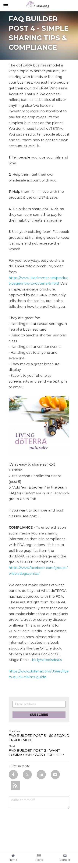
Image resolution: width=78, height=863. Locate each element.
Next (12, 746)
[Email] (55, 774)
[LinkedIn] (41, 774)
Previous (14, 731)
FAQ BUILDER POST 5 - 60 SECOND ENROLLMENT (39, 738)
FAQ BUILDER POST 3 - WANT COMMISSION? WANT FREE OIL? (36, 753)
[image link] (39, 5)
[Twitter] (27, 774)
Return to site (21, 766)
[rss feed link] (15, 785)
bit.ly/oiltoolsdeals (47, 660)
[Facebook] (13, 774)
